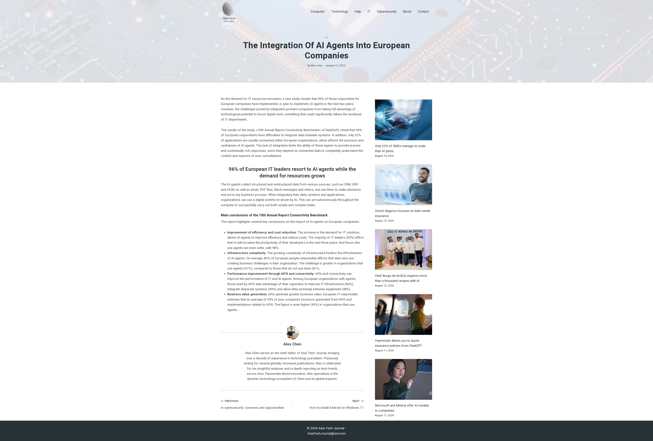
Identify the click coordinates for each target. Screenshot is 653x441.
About (407, 11)
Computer (318, 11)
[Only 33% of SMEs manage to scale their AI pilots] (403, 120)
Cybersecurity (386, 11)
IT (368, 11)
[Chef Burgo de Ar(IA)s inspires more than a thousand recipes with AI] (403, 249)
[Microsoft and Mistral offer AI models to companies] (403, 379)
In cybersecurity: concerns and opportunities (252, 405)
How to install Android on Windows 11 (336, 405)
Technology (339, 11)
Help (357, 11)
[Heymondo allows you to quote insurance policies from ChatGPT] (403, 314)
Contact (423, 11)
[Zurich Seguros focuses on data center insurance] (403, 184)
